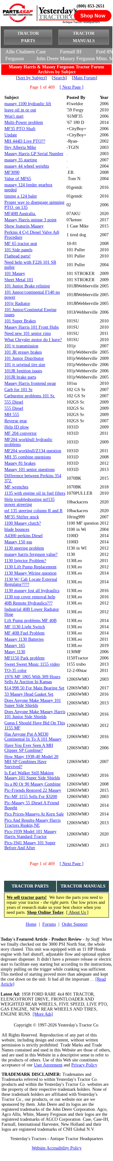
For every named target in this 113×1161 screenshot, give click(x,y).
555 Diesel (13, 402)
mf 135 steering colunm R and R (33, 510)
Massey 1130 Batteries (24, 639)
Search (59, 78)
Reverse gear (15, 421)
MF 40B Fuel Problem (24, 633)
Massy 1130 (14, 651)
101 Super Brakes (20, 321)
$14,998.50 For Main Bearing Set (34, 688)
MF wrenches (16, 487)
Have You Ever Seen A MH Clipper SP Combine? (28, 748)
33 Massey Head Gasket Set (28, 694)
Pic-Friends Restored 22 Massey (32, 790)
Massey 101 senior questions (29, 469)
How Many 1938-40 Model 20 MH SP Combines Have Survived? (31, 761)
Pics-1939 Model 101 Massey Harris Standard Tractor (30, 834)
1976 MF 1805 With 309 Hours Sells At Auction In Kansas (32, 679)
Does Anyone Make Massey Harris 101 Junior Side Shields (34, 714)
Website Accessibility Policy (57, 1148)
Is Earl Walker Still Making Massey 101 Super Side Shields (32, 775)
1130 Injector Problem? (25, 560)
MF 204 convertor (20, 433)
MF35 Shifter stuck (21, 517)
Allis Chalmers (20, 51)
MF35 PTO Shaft (19, 128)
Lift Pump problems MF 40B (30, 620)
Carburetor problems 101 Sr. (29, 396)
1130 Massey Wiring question (30, 573)
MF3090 (11, 172)
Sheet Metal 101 (18, 279)
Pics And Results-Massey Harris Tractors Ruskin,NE (32, 823)
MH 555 (11, 414)
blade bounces (16, 529)
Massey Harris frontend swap (30, 383)
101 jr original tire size (24, 364)
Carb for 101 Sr (18, 389)
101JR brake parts (20, 377)
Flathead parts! (17, 256)
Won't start (14, 116)
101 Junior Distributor (24, 358)
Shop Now (92, 15)
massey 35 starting (20, 160)
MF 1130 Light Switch (24, 627)
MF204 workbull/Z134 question (32, 450)
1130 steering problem (24, 548)
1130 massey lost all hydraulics (31, 590)
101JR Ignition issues (23, 371)
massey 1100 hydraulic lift (27, 103)
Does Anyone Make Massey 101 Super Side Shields (32, 703)
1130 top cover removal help (29, 597)
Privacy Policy (84, 1065)
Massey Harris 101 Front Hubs (31, 327)
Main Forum (84, 78)
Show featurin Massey (24, 226)
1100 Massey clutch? (22, 523)
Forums (49, 924)
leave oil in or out (20, 110)
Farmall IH (71, 51)
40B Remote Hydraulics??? (28, 603)
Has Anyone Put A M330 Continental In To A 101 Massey (33, 737)
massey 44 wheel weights (26, 166)
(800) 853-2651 (91, 6)
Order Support (75, 924)
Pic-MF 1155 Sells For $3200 (30, 796)
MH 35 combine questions (27, 457)
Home (31, 924)
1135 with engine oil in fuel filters (34, 493)
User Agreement (48, 1065)
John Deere (47, 58)
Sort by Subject (31, 78)
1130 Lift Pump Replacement (30, 567)
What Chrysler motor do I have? (33, 339)
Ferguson (14, 58)
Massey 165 (14, 645)
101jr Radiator (17, 303)
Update (10, 135)
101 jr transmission (21, 346)
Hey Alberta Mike (20, 147)
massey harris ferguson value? (30, 554)
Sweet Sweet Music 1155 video (32, 664)
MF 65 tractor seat (20, 243)
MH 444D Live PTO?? (24, 141)
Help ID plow (16, 427)
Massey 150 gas (18, 542)
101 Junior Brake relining (27, 286)
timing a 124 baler (20, 196)
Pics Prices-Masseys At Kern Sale (34, 814)
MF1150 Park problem (24, 658)
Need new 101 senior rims (27, 333)
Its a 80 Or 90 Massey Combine (32, 784)
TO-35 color (15, 670)
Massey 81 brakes (19, 463)
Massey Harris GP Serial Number (33, 153)
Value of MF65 (17, 178)
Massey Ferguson (77, 58)
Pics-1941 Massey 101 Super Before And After (30, 845)
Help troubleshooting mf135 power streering (29, 502)
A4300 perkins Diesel (23, 535)
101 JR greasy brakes (23, 352)
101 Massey (14, 273)
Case (41, 51)
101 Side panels (18, 249)
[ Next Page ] (71, 87)
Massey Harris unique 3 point (30, 220)
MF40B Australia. (20, 213)
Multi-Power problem (23, 122)
